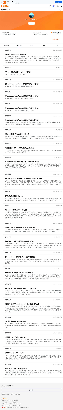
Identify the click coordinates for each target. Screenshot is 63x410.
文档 (3, 394)
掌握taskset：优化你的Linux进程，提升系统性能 (19, 272)
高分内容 (6, 45)
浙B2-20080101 (17, 404)
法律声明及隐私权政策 (6, 400)
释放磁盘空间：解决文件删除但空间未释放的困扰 (19, 241)
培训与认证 (17, 394)
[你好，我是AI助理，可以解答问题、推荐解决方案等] (54, 6)
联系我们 (31, 390)
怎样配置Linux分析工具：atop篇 (14, 353)
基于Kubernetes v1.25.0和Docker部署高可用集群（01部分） (22, 108)
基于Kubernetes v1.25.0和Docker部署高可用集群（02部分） (22, 96)
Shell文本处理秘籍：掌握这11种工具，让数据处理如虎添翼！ (22, 161)
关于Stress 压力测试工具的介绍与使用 (16, 368)
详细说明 (59, 33)
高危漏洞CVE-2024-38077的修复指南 (15, 54)
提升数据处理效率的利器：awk (14, 196)
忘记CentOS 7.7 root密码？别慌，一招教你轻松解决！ (20, 257)
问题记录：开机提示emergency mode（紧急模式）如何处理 (22, 304)
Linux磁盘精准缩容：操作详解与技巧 (15, 321)
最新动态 (19, 45)
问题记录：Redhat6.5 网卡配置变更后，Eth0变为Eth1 (20, 288)
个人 (60, 9)
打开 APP (58, 2)
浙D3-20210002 (16, 405)
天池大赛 (12, 394)
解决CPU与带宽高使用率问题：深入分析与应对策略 (20, 227)
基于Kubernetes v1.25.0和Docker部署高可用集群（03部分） (22, 84)
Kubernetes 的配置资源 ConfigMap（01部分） (18, 72)
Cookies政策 (15, 400)
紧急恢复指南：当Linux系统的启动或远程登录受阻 (19, 148)
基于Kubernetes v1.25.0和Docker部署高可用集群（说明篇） (22, 120)
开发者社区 (6, 394)
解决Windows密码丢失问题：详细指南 (16, 210)
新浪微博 (9, 385)
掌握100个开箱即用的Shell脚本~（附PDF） (17, 134)
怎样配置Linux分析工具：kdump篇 (15, 337)
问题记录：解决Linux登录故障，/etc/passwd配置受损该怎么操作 (23, 178)
